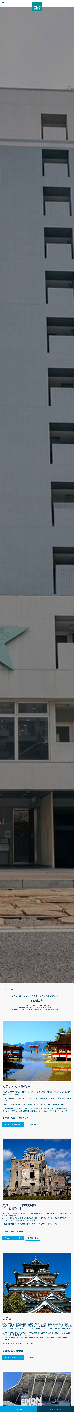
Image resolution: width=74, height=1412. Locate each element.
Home (4, 989)
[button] (18, 1409)
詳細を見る (34, 1124)
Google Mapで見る (14, 1124)
